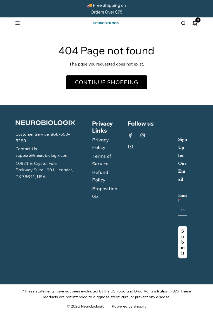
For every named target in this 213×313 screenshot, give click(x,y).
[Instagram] (142, 135)
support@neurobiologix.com (42, 155)
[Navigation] (17, 23)
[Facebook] (130, 135)
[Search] (183, 23)
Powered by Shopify (129, 306)
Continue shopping (106, 82)
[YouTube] (130, 146)
